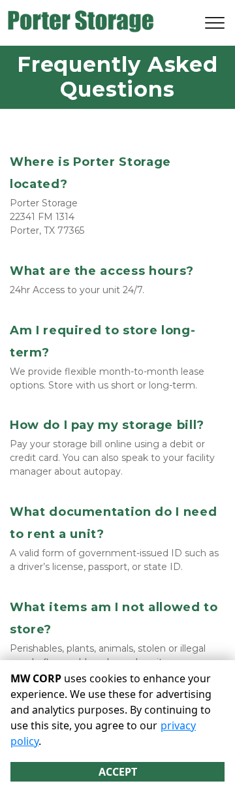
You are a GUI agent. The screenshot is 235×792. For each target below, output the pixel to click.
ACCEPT (118, 772)
